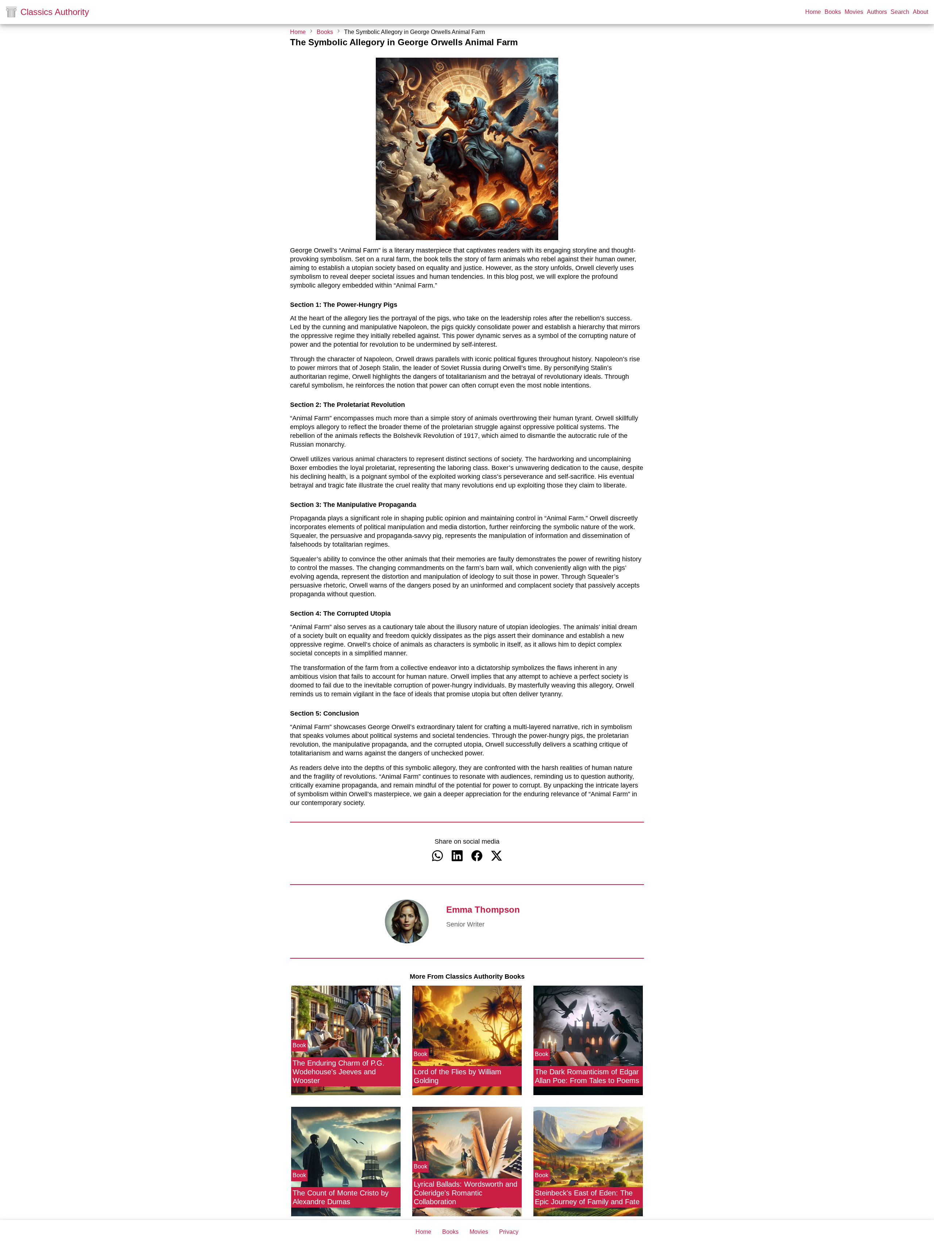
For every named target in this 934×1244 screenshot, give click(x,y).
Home (813, 12)
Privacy (508, 1232)
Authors (877, 12)
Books (833, 12)
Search (900, 12)
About (920, 12)
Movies (854, 12)
